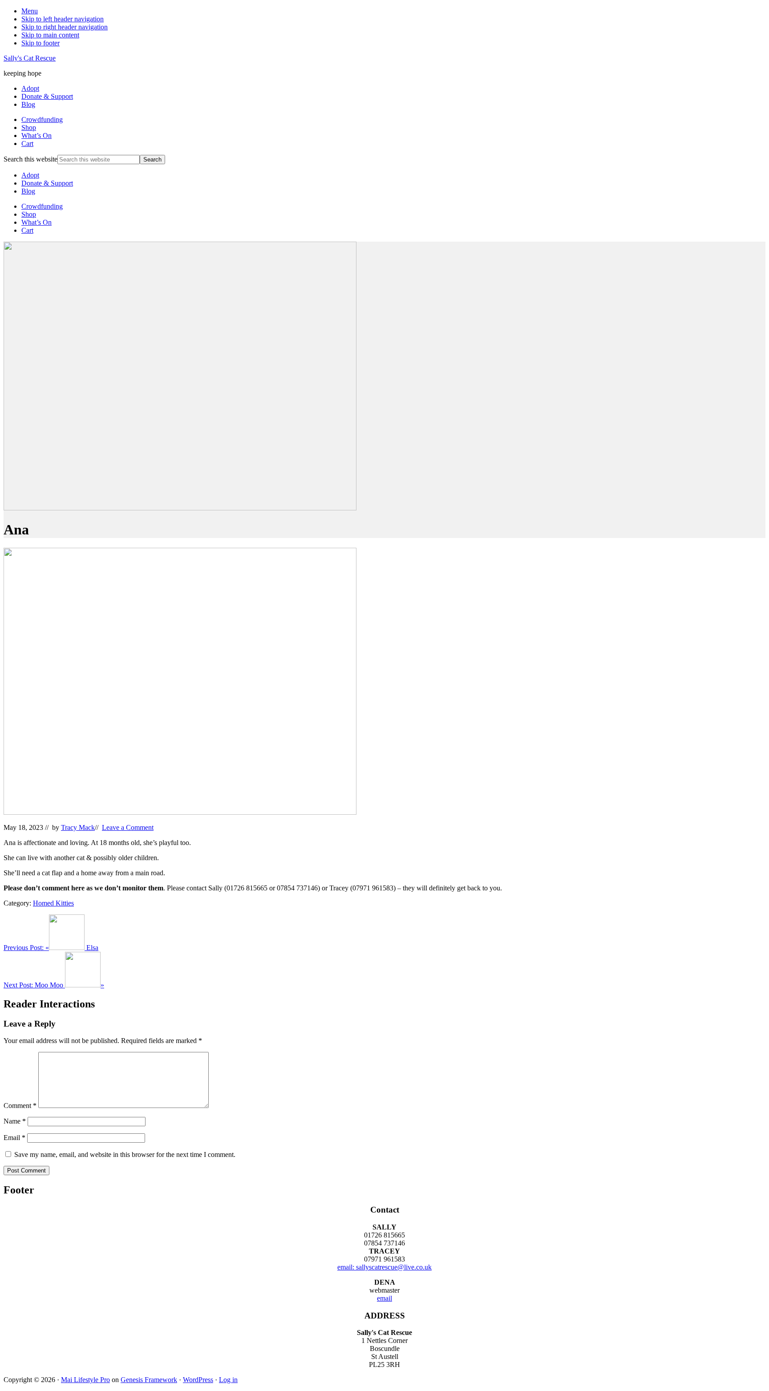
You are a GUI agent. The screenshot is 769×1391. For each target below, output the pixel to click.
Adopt (30, 175)
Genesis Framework (149, 1379)
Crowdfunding (42, 206)
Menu (29, 11)
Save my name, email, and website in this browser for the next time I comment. (124, 1154)
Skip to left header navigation (62, 19)
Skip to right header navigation (64, 27)
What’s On (36, 222)
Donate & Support (47, 183)
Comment (20, 1105)
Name (15, 1121)
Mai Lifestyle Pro (85, 1379)
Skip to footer (40, 43)
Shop (28, 214)
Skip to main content (50, 35)
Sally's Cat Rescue (30, 58)
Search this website (30, 159)
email (384, 1298)
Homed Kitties (53, 903)
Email (14, 1137)
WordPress (198, 1379)
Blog (28, 191)
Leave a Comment (128, 827)
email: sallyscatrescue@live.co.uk (384, 1267)
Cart (27, 230)
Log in (228, 1379)
